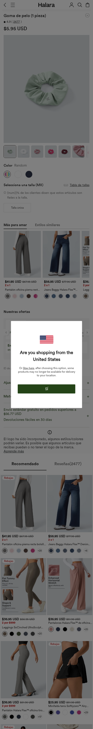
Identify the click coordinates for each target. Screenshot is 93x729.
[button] (46, 340)
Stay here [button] (28, 368)
